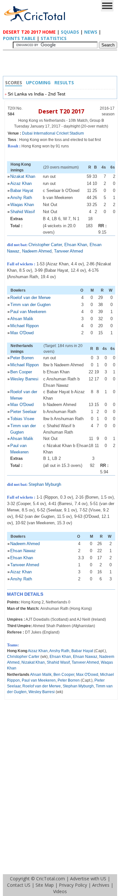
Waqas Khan (22, 204)
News (90, 32)
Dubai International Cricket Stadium (53, 133)
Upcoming (38, 82)
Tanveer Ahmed (68, 251)
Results (64, 82)
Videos (60, 891)
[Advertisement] (61, 64)
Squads (70, 32)
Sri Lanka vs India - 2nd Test (36, 93)
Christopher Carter (45, 244)
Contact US (18, 885)
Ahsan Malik (21, 318)
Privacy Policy (73, 885)
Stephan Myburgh (44, 484)
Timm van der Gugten (30, 304)
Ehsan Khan (75, 244)
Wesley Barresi (24, 379)
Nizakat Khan (22, 176)
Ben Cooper (21, 371)
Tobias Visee (22, 418)
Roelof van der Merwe (30, 297)
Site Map (45, 885)
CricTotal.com (50, 878)
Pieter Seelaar (23, 411)
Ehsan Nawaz (23, 550)
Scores (13, 82)
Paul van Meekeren (28, 311)
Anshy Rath (21, 197)
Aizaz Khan (21, 183)
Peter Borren (22, 357)
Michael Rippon (24, 325)
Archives (100, 885)
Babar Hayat (21, 190)
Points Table (19, 38)
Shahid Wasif (22, 211)
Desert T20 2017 (61, 111)
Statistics (54, 38)
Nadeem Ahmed (37, 251)
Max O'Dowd (22, 332)
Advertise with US (88, 878)
